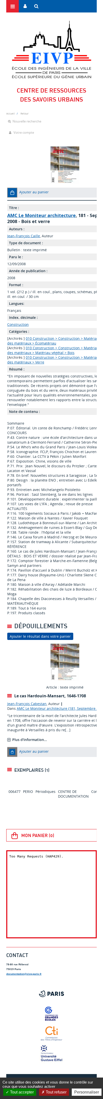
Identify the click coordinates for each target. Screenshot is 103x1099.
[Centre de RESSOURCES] (51, 49)
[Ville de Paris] (51, 994)
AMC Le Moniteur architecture (41, 215)
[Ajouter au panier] (12, 192)
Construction (18, 324)
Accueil (10, 113)
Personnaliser (86, 1092)
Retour (24, 113)
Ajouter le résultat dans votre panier (40, 636)
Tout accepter (21, 1092)
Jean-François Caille (23, 236)
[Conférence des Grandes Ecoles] (51, 1014)
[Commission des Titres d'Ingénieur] (51, 1034)
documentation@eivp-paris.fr (24, 974)
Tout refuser (55, 1092)
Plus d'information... (29, 739)
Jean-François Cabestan (26, 703)
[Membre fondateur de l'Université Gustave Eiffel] (51, 1054)
